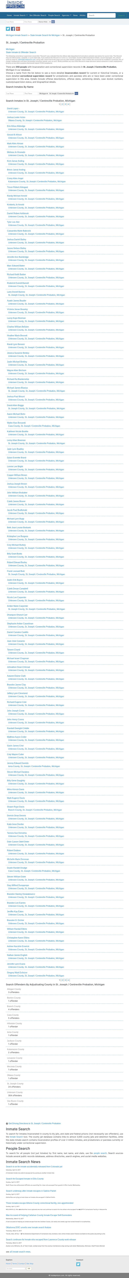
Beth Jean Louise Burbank (19, 527)
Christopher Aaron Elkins (18, 938)
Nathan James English (17, 955)
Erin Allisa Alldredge (16, 126)
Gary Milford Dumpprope (18, 885)
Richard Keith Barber (16, 274)
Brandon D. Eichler (15, 920)
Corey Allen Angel (15, 178)
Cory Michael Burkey (16, 545)
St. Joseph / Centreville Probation (40, 112)
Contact (22, 1264)
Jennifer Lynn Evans (16, 964)
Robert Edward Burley (17, 562)
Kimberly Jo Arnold (15, 205)
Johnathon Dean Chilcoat (18, 667)
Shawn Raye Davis (15, 807)
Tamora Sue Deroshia (17, 833)
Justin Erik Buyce (15, 580)
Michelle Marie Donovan (18, 859)
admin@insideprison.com (27, 60)
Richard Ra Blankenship (18, 379)
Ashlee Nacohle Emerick (18, 946)
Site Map (29, 1264)
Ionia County (14, 766)
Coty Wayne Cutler (15, 754)
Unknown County (16, 112)
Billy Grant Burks (14, 554)
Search (121, 15)
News (75, 15)
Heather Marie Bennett (17, 335)
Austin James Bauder (16, 301)
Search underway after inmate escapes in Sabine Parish (31, 1191)
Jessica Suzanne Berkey (18, 353)
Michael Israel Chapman (18, 658)
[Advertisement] (82, 5)
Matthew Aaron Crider (16, 737)
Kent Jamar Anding (15, 161)
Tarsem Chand (13, 650)
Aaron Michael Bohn (16, 414)
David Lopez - (13, 108)
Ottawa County (14, 120)
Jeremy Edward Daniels (17, 763)
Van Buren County (15, 1101)
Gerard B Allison (14, 135)
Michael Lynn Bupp (15, 519)
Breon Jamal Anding (16, 170)
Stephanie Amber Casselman (20, 624)
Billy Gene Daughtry (16, 781)
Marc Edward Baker (16, 266)
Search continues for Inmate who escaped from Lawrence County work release (41, 1239)
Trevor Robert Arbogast (17, 187)
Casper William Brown (17, 475)
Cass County (14, 426)
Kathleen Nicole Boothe (17, 431)
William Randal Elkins (17, 929)
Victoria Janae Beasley (17, 309)
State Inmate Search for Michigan (45, 35)
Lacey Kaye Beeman (16, 318)
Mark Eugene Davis (16, 798)
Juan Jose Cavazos (16, 641)
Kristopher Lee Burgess (17, 536)
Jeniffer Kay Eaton (15, 911)
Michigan (10, 49)
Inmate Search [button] (20, 15)
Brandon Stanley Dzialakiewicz (21, 894)
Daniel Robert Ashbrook (18, 213)
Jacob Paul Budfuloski (17, 510)
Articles (82, 15)
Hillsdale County (14, 1023)
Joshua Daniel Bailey (16, 239)
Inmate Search (18, 1129)
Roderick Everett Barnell (18, 283)
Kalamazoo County (16, 181)
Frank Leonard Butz (16, 571)
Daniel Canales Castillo (17, 632)
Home (10, 15)
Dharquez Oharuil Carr (17, 615)
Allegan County (14, 989)
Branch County (15, 810)
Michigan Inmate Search (17, 35)
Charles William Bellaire (18, 327)
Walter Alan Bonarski (16, 423)
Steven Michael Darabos (18, 772)
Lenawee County (14, 1058)
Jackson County (14, 1041)
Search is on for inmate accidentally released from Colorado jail (34, 1167)
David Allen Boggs (15, 405)
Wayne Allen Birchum (16, 370)
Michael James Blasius (17, 388)
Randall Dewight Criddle (18, 728)
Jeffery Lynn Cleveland (17, 693)
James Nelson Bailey (16, 248)
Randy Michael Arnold (17, 196)
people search (100, 1153)
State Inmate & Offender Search (21, 52)
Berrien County (14, 998)
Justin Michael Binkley (17, 362)
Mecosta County (14, 1066)
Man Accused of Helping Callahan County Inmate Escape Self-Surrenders (39, 1215)
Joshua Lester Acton (16, 117)
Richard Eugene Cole (16, 702)
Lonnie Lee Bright (15, 466)
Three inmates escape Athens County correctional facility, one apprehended (39, 1203)
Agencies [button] (66, 15)
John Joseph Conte (15, 711)
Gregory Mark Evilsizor (17, 973)
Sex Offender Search (37, 15)
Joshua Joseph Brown (17, 484)
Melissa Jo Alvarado (16, 152)
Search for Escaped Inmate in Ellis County (25, 1179)
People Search (54, 15)
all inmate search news (20, 1252)
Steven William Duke (16, 877)
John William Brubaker (17, 493)
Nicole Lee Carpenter (16, 597)
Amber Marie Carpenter (17, 606)
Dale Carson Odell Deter (18, 842)
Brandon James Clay (16, 685)
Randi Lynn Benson (16, 344)
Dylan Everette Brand (16, 458)
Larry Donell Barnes (16, 292)
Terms (14, 1264)
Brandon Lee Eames (16, 903)
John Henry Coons (15, 719)
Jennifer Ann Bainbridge (18, 257)
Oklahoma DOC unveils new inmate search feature (28, 1227)
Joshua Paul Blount (16, 397)
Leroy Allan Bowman (16, 440)
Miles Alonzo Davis (15, 789)
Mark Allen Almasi (15, 143)
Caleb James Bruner (16, 501)
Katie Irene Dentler (15, 824)
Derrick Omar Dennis (16, 816)
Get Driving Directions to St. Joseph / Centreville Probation (35, 1123)
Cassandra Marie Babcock (19, 231)
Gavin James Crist (15, 746)
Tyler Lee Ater (13, 222)
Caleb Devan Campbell (17, 589)
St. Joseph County (16, 295)
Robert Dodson (14, 850)
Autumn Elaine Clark (16, 676)
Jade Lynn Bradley (15, 449)
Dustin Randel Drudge (17, 868)
